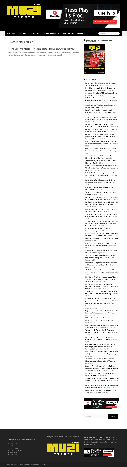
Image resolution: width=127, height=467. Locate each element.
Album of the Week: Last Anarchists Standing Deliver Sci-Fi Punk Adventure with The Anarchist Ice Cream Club (101, 136)
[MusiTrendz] (24, 11)
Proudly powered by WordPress (16, 464)
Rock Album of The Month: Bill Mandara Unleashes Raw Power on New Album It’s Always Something (101, 286)
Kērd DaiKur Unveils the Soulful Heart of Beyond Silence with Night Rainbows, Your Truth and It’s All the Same (101, 279)
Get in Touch (82, 34)
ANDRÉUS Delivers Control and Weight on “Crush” (101, 238)
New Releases (35, 34)
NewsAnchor (35, 464)
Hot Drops (22, 34)
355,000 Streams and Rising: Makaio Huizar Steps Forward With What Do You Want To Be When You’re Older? (101, 223)
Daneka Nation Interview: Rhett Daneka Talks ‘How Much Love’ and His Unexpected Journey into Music (102, 168)
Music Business (68, 34)
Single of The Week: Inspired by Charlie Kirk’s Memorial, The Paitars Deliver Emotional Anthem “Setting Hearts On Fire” (101, 368)
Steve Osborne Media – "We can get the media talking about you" (41, 49)
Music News (11, 34)
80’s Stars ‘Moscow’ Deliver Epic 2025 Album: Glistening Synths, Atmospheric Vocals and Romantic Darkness (100, 346)
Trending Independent (51, 34)
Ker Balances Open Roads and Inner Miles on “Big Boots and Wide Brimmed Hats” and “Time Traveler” (101, 204)
